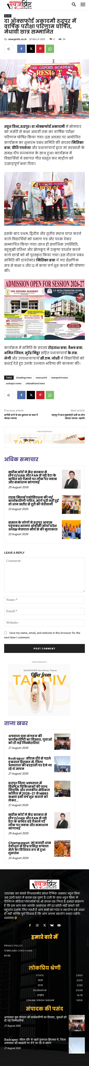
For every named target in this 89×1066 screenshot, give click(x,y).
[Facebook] (21, 49)
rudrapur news (13, 383)
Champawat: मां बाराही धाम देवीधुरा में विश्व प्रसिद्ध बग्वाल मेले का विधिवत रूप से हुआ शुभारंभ (29, 848)
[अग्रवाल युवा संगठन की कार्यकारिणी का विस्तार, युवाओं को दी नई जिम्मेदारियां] (62, 742)
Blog (8, 16)
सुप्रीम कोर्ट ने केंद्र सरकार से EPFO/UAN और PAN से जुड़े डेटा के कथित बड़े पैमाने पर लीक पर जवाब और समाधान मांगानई (32, 477)
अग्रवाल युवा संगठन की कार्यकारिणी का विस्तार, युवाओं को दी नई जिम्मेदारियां (30, 739)
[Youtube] (59, 925)
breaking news (23, 377)
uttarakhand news (35, 383)
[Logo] (19, 5)
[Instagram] (37, 925)
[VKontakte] (51, 925)
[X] (31, 49)
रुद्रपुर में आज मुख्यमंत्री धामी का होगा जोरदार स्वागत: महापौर (68, 416)
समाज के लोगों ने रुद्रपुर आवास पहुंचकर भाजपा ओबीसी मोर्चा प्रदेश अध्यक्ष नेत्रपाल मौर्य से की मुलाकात (33, 526)
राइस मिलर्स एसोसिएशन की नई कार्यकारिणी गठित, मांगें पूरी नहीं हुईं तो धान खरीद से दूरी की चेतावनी (33, 500)
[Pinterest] (40, 49)
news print (41, 377)
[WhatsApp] (50, 49)
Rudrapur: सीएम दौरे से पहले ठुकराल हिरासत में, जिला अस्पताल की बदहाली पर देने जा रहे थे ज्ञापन (30, 763)
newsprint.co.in (17, 39)
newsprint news (59, 377)
